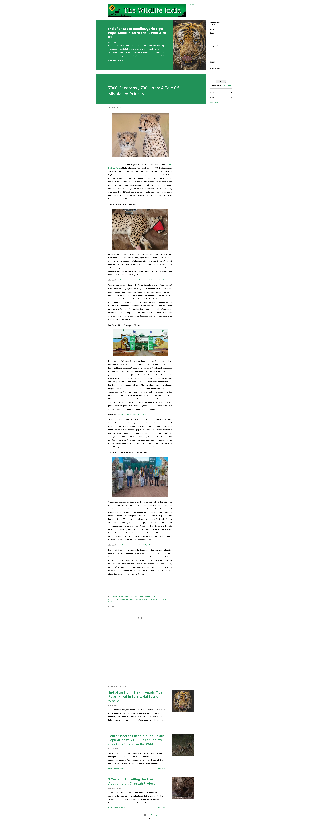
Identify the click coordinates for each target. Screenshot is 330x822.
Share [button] (110, 61)
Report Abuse (214, 102)
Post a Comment (118, 61)
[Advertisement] (137, 664)
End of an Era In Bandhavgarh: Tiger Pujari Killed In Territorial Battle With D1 (137, 33)
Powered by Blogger (152, 815)
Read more (161, 725)
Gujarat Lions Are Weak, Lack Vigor (131, 414)
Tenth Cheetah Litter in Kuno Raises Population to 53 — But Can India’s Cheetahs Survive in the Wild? (136, 740)
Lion (157, 597)
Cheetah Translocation (121, 597)
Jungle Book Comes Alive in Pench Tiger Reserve (136, 545)
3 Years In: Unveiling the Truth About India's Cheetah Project (132, 781)
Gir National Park (136, 597)
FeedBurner (226, 85)
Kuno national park (149, 597)
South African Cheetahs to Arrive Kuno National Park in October (143, 280)
